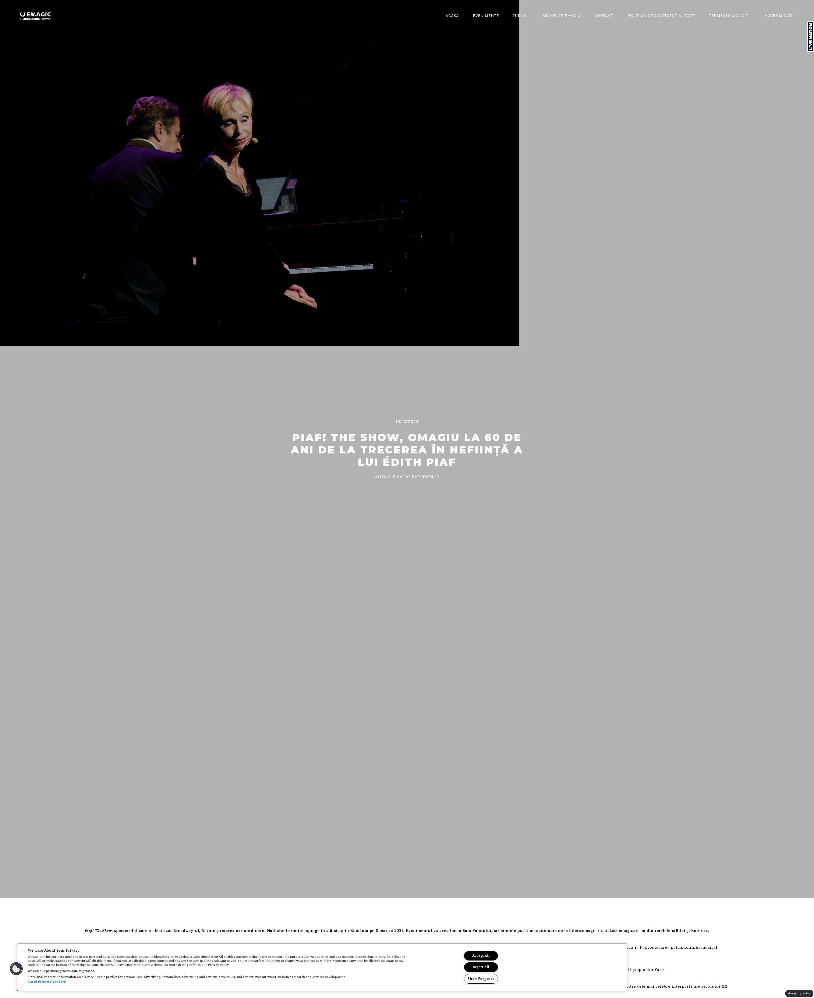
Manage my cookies (799, 993)
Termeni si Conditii (730, 16)
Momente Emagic (561, 16)
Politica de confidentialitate (661, 16)
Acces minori (779, 16)
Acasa (452, 16)
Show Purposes (481, 979)
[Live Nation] (810, 36)
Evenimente (486, 16)
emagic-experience (416, 476)
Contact (603, 16)
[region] (322, 967)
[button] (16, 969)
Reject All (481, 967)
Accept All (481, 956)
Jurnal (521, 16)
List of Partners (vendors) (47, 982)
